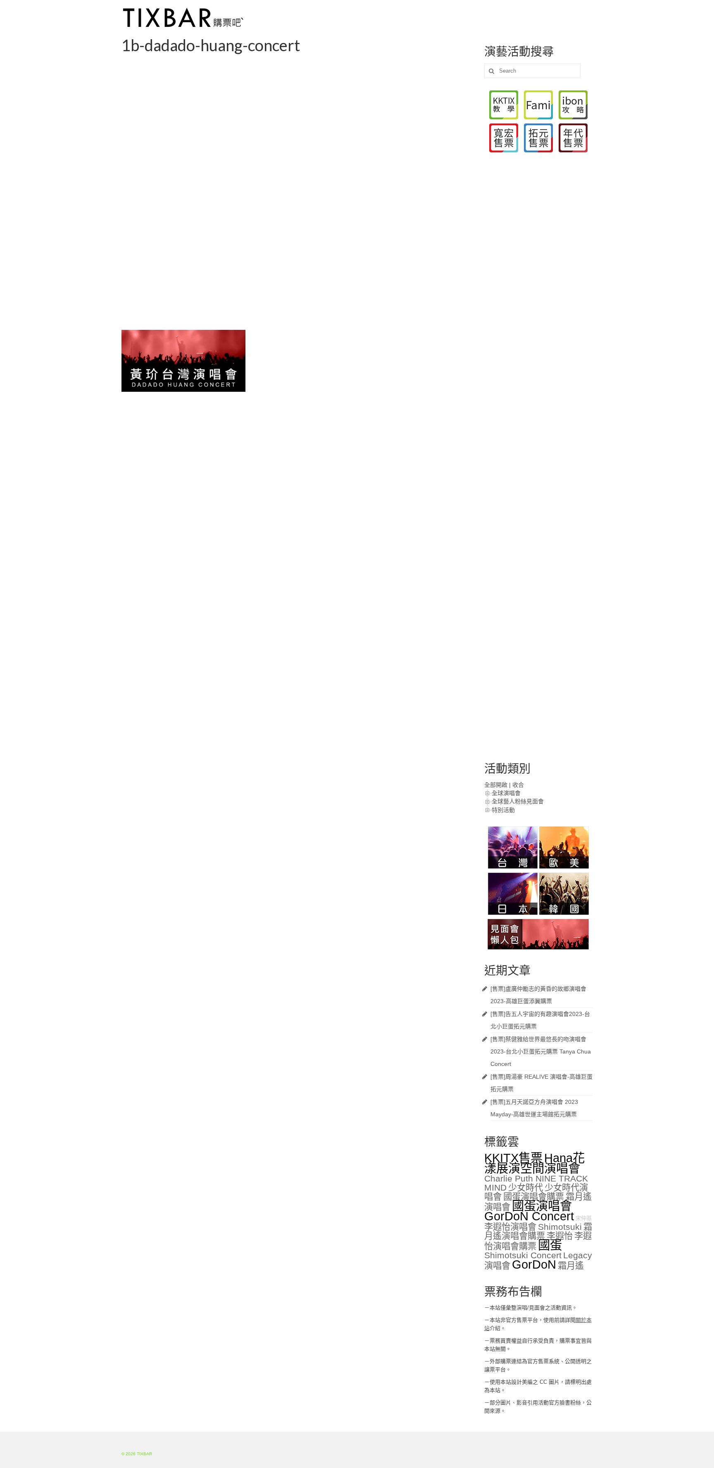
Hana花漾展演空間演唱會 (534, 1163)
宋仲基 (584, 1218)
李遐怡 (560, 1236)
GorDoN (534, 1264)
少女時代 (525, 1188)
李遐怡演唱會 (510, 1227)
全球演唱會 (506, 793)
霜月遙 (571, 1266)
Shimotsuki (560, 1227)
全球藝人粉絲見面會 (518, 801)
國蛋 (550, 1245)
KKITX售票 (513, 1158)
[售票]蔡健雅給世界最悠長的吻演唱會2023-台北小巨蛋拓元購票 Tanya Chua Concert (540, 1051)
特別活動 (503, 810)
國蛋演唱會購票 (533, 1197)
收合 (518, 784)
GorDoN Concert (529, 1216)
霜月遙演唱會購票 (538, 1231)
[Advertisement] (296, 117)
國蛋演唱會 (542, 1205)
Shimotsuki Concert (523, 1255)
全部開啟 (495, 784)
